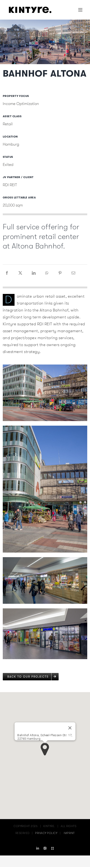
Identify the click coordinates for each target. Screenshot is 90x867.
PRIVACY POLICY (46, 833)
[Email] (73, 273)
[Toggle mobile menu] (80, 9)
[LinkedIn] (34, 273)
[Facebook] (7, 273)
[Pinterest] (60, 273)
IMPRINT (69, 833)
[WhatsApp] (47, 273)
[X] (20, 273)
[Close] (69, 727)
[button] (45, 749)
